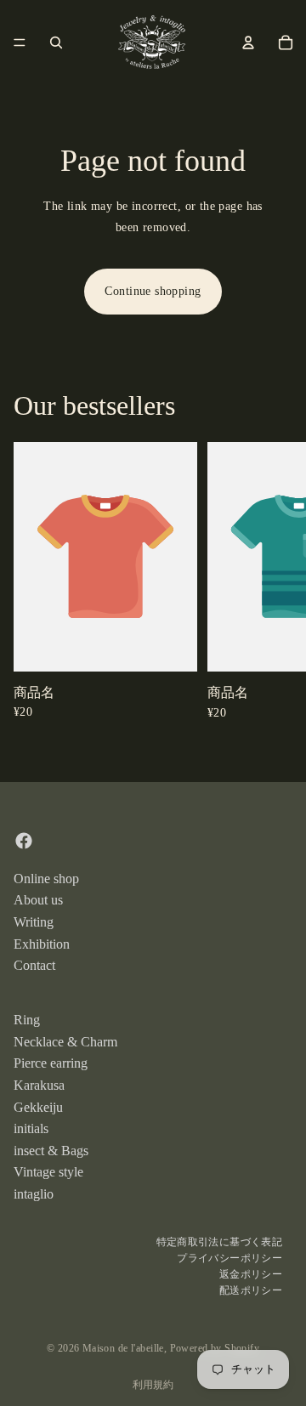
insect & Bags (51, 1149)
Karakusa (39, 1084)
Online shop (46, 877)
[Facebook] (24, 840)
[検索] (56, 42)
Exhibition (42, 943)
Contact (34, 965)
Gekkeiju (38, 1106)
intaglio (34, 1193)
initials (31, 1128)
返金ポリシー (250, 1274)
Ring (27, 1019)
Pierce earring (51, 1063)
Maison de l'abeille (123, 1348)
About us (38, 900)
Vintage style (48, 1172)
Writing (34, 922)
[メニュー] (19, 42)
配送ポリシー (250, 1290)
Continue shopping (153, 291)
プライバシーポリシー (229, 1258)
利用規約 (153, 1385)
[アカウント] (248, 42)
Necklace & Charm (65, 1041)
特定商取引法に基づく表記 (219, 1241)
